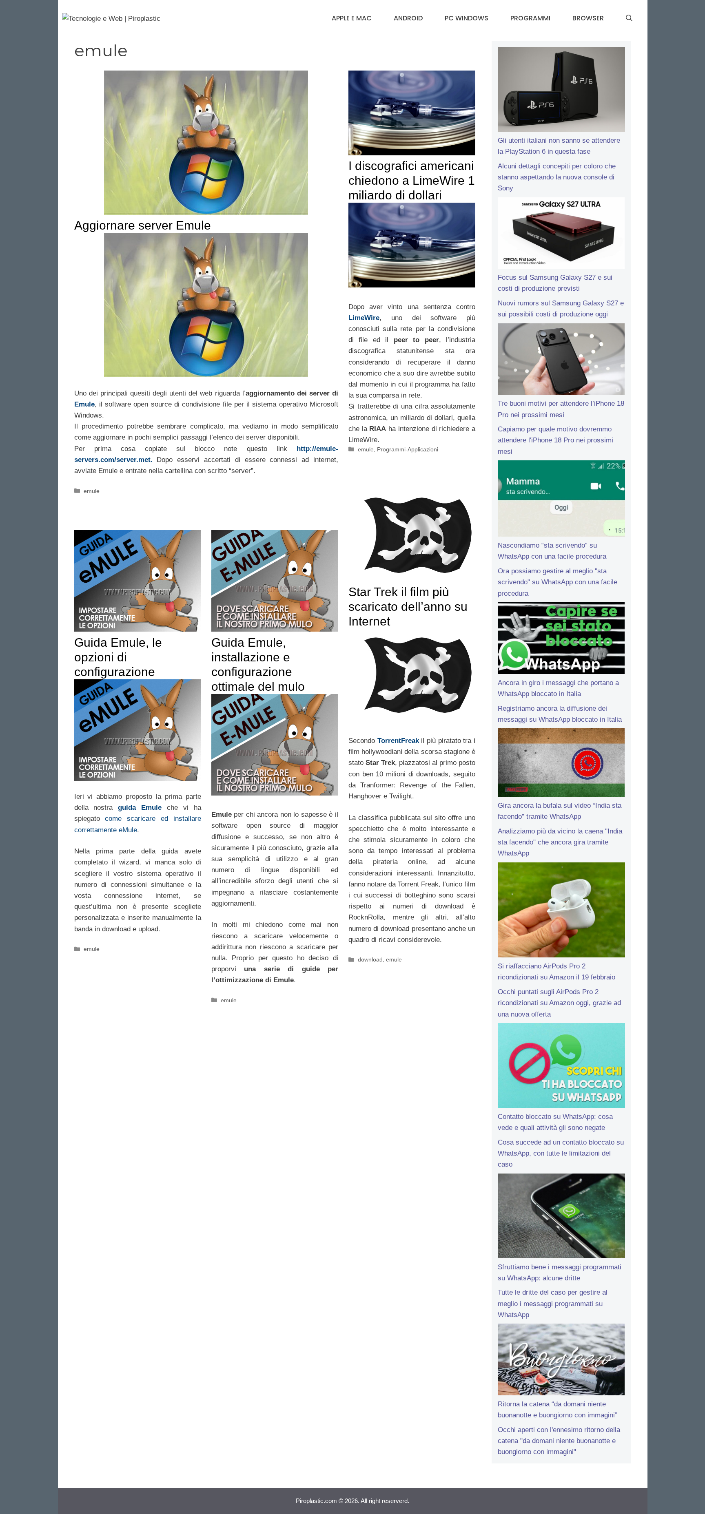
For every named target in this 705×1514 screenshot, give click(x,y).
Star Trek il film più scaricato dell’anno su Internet (408, 606)
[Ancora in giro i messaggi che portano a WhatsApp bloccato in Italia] (561, 639)
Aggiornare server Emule (142, 225)
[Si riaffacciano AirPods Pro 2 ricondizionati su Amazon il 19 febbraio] (561, 911)
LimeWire (363, 318)
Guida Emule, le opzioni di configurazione (118, 657)
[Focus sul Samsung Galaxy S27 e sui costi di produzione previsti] (561, 234)
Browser (588, 18)
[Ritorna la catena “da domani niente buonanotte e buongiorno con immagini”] (561, 1361)
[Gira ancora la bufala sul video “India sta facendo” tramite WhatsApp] (561, 764)
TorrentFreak (398, 741)
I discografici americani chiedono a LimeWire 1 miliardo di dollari (411, 180)
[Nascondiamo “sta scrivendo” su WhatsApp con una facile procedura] (561, 500)
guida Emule (140, 807)
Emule (84, 404)
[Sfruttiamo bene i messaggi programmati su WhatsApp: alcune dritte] (561, 1218)
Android (408, 18)
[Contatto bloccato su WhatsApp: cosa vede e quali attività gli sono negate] (561, 1067)
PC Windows (466, 18)
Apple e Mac (352, 18)
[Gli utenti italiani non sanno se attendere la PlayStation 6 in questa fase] (561, 91)
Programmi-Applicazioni (407, 449)
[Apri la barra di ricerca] (629, 18)
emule (92, 491)
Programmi (530, 18)
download (370, 959)
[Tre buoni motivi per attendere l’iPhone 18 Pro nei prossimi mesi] (561, 360)
